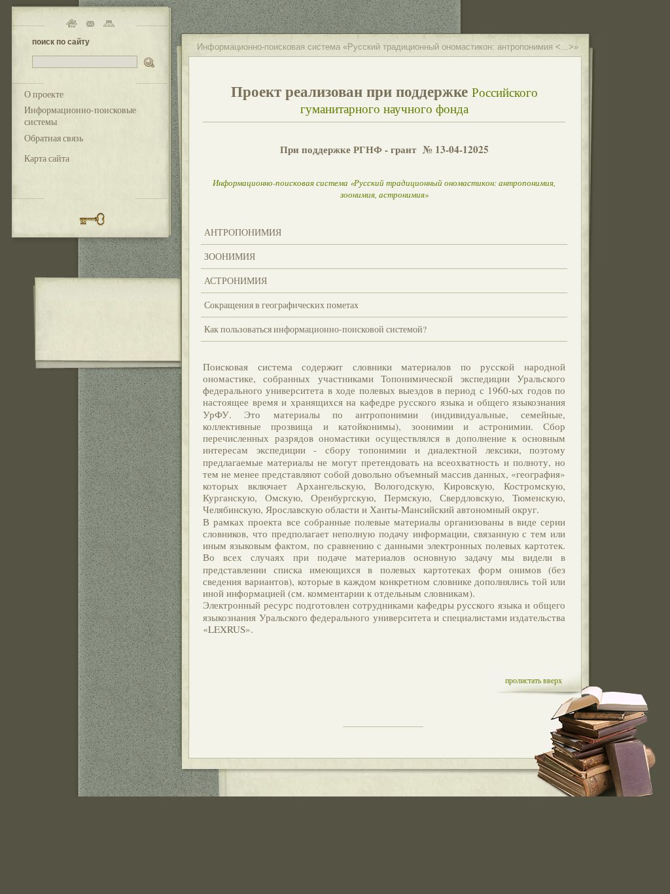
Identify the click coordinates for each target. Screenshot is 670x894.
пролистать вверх (533, 680)
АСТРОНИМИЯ (235, 281)
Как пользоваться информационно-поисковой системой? (315, 329)
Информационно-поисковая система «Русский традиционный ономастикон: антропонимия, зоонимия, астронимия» (384, 188)
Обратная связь (53, 138)
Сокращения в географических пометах (281, 305)
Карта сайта (46, 158)
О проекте (43, 94)
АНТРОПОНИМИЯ (242, 232)
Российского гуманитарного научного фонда (419, 100)
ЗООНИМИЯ (229, 256)
